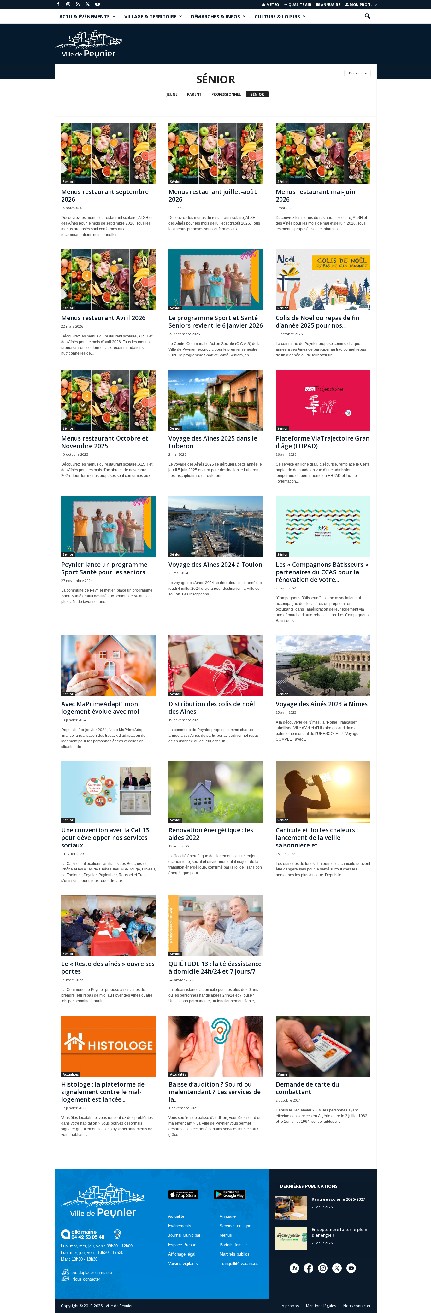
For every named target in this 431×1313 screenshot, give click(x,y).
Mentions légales (321, 1306)
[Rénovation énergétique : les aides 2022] (215, 792)
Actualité (176, 1216)
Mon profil (360, 4)
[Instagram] (68, 4)
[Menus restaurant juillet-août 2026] (215, 153)
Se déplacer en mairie (92, 1272)
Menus (226, 1235)
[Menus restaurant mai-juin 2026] (323, 153)
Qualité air (299, 4)
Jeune (172, 94)
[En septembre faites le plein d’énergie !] (291, 1238)
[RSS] (78, 4)
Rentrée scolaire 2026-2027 (338, 1199)
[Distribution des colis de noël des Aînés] (215, 665)
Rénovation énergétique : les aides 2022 (210, 834)
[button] (367, 16)
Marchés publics (235, 1254)
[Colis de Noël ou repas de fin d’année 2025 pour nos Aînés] (323, 279)
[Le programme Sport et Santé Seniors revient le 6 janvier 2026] (215, 279)
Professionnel (226, 94)
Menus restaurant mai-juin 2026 (315, 195)
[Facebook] (58, 4)
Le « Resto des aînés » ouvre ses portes (108, 968)
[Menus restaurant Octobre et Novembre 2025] (108, 400)
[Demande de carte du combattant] (323, 1046)
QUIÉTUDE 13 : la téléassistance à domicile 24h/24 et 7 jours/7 (215, 968)
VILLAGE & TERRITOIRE (150, 16)
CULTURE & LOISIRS (277, 16)
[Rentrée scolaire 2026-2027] (291, 1208)
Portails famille (233, 1244)
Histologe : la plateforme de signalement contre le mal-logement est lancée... (103, 1092)
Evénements (179, 1225)
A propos (290, 1306)
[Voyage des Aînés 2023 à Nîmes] (323, 665)
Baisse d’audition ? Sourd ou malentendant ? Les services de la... (214, 1092)
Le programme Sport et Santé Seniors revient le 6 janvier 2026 (215, 322)
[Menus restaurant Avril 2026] (108, 279)
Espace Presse (182, 1244)
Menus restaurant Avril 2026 (103, 318)
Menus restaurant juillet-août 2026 (212, 195)
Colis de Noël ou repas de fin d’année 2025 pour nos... (317, 322)
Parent (194, 94)
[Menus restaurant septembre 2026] (108, 153)
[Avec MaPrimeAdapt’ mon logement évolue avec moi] (108, 665)
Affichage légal (181, 1254)
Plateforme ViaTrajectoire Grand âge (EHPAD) (322, 442)
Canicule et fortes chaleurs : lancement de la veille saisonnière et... (317, 837)
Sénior (257, 94)
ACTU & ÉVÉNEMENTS (84, 16)
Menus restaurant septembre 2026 (105, 195)
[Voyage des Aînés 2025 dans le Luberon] (215, 400)
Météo (272, 4)
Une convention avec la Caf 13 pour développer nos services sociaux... (105, 837)
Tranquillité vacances (239, 1263)
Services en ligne (235, 1225)
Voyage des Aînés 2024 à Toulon (215, 564)
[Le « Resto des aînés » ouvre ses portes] (108, 925)
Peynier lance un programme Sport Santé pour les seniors (104, 568)
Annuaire (330, 4)
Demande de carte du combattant (307, 1088)
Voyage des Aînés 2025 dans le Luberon (212, 442)
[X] (88, 4)
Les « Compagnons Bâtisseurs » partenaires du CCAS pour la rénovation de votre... (322, 572)
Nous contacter (86, 1279)
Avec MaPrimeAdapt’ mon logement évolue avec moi (100, 708)
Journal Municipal (184, 1235)
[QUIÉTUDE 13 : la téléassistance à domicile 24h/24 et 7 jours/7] (215, 925)
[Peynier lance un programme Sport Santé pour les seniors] (108, 526)
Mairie (282, 1074)
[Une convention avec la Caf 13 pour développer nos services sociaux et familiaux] (108, 792)
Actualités (71, 1074)
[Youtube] (97, 4)
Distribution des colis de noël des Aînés (211, 708)
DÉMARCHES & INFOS (215, 16)
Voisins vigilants (183, 1263)
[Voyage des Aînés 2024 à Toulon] (215, 526)
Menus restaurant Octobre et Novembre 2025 (104, 442)
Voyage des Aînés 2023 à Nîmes (322, 704)
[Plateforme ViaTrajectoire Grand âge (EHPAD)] (323, 400)
